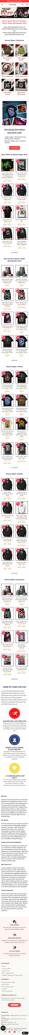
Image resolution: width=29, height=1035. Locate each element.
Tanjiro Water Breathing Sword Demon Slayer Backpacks (7, 304)
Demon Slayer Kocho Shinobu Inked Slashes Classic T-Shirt (7, 458)
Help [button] (26, 1033)
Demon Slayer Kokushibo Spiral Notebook (21, 646)
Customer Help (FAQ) (7, 991)
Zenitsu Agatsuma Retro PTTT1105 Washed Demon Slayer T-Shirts (22, 410)
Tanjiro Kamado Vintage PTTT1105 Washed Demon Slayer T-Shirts (21, 351)
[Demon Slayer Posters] (8, 85)
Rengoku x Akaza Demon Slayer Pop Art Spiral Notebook (7, 669)
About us (4, 966)
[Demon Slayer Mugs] (8, 68)
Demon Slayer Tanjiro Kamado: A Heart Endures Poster (21, 174)
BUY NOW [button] (15, 148)
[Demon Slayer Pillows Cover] (21, 85)
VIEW (7, 169)
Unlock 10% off (3, 1028)
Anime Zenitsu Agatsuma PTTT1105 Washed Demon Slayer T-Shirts (7, 433)
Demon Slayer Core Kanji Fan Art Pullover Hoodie (7, 564)
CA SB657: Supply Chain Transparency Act (12, 975)
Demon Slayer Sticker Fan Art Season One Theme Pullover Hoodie (21, 517)
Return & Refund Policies (8, 986)
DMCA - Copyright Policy (8, 973)
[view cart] (27, 5)
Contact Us (4, 989)
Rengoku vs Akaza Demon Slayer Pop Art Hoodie (21, 494)
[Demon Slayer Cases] (21, 68)
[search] (22, 5)
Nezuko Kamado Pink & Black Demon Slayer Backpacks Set (7, 281)
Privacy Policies (5, 970)
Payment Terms (5, 984)
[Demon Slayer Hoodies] (21, 50)
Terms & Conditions (6, 968)
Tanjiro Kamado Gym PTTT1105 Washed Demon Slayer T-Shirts (7, 351)
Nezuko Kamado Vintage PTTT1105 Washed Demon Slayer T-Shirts (22, 327)
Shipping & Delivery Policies (8, 982)
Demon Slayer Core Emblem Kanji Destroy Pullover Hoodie (21, 540)
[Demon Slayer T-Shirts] (8, 50)
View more (14, 252)
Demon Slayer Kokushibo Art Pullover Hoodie (7, 494)
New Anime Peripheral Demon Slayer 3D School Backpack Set (21, 281)
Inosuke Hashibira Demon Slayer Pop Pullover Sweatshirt (21, 243)
